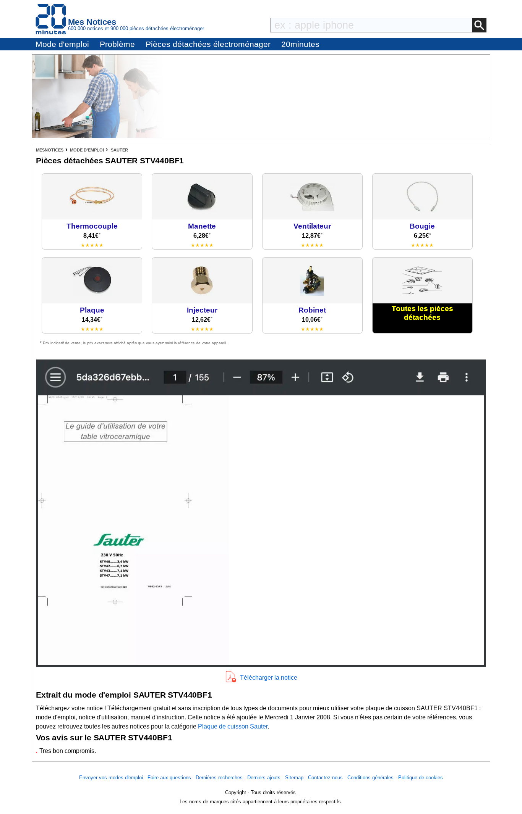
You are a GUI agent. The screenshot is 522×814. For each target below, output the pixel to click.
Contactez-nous (325, 777)
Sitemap (294, 777)
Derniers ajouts (263, 777)
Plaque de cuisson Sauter (232, 726)
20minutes (300, 44)
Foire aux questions (169, 777)
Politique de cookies (420, 777)
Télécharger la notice (268, 677)
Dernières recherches (219, 777)
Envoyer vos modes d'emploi (111, 777)
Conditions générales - (372, 777)
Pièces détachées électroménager (208, 44)
